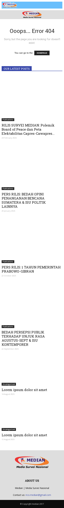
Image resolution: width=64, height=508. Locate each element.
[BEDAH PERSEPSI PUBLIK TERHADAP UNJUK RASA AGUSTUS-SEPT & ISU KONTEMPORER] (32, 305)
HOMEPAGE (42, 53)
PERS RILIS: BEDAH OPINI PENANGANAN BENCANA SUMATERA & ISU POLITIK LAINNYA (24, 200)
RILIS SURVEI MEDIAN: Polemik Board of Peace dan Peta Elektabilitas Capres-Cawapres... (28, 129)
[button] (59, 14)
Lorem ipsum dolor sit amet (24, 389)
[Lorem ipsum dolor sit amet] (32, 371)
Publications (8, 119)
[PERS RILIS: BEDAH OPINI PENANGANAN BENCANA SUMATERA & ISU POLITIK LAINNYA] (32, 167)
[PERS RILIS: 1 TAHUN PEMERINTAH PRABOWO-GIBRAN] (32, 240)
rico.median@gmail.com (38, 494)
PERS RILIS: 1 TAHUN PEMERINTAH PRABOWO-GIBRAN (31, 269)
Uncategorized (9, 384)
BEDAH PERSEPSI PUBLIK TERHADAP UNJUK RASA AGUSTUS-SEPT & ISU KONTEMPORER (23, 338)
